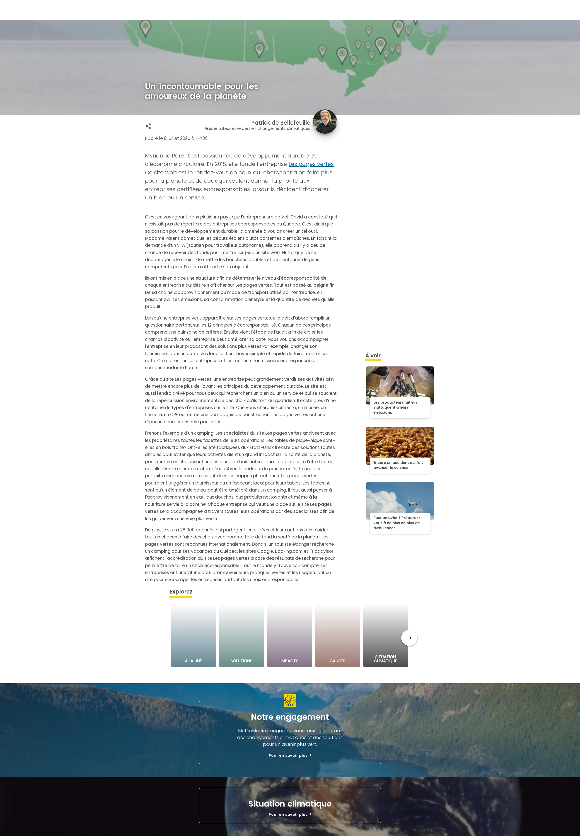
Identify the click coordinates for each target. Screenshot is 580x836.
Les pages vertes (311, 164)
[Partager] (148, 126)
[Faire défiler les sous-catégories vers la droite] (409, 638)
